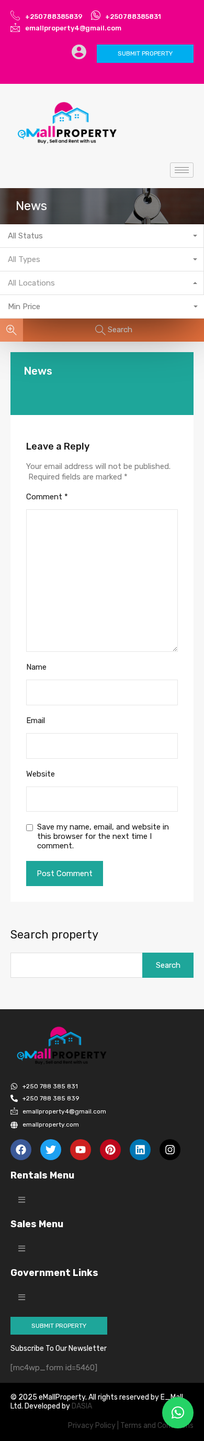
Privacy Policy (92, 1425)
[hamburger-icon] (182, 170)
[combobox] (102, 236)
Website (40, 774)
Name (36, 667)
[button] (21, 1200)
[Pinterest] (110, 1149)
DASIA (83, 1406)
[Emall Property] (68, 123)
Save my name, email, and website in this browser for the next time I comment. (103, 836)
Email (35, 720)
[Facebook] (20, 1149)
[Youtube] (80, 1149)
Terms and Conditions (157, 1425)
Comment (47, 496)
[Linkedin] (140, 1149)
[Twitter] (50, 1149)
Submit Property (145, 53)
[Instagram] (170, 1149)
